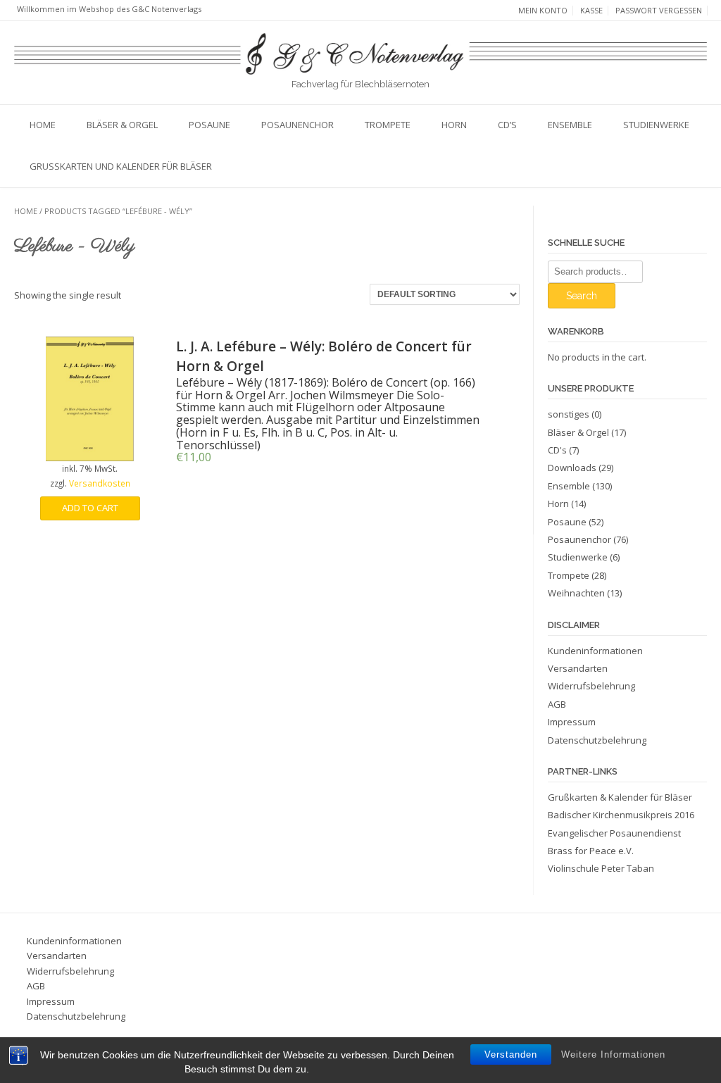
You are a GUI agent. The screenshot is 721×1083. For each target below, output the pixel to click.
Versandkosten (99, 483)
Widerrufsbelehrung (591, 686)
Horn (454, 124)
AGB (557, 704)
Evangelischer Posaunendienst (614, 833)
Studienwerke (656, 124)
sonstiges (568, 414)
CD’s (507, 124)
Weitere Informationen (613, 1054)
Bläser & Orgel (122, 124)
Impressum (572, 721)
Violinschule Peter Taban (601, 868)
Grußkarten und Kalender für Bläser (121, 166)
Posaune (209, 124)
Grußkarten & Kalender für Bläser (620, 797)
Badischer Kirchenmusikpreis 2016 (621, 814)
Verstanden (510, 1054)
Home (43, 124)
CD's (557, 450)
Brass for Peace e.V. (591, 850)
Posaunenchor (297, 124)
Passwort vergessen (658, 10)
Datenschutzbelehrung (597, 740)
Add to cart (90, 507)
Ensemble (570, 124)
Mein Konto (543, 10)
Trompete (387, 124)
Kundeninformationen (595, 650)
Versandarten (578, 668)
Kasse (591, 10)
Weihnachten (576, 593)
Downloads (572, 467)
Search (581, 295)
